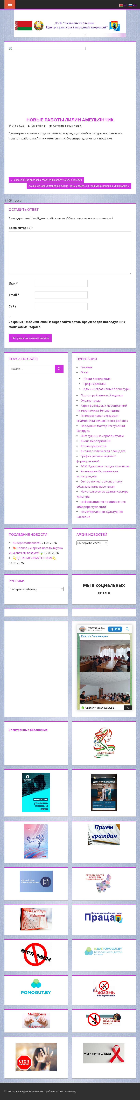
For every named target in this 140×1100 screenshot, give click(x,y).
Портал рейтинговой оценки (102, 395)
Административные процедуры (106, 389)
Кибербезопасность (27, 543)
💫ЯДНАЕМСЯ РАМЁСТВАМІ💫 (34, 558)
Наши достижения (97, 379)
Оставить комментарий (67, 125)
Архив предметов (93, 446)
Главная (87, 367)
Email (14, 295)
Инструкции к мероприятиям (102, 436)
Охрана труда (91, 400)
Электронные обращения (28, 730)
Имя (13, 283)
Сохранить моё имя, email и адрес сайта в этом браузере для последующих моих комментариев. (67, 324)
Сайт (12, 306)
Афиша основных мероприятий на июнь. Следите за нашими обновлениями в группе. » (79, 185)
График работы (94, 384)
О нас (84, 372)
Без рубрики (38, 125)
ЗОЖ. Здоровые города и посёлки (105, 466)
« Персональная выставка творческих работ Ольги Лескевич (46, 179)
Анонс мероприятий (95, 441)
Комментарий (21, 228)
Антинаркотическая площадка (103, 451)
